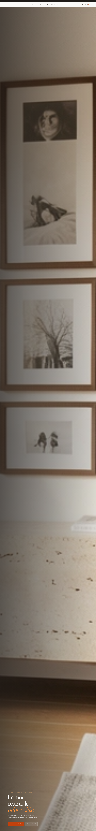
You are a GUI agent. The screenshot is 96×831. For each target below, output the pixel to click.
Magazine (59, 4)
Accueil (33, 4)
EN (87, 1)
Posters (47, 4)
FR (84, 1)
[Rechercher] (83, 4)
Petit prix (53, 4)
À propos (65, 4)
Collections (40, 4)
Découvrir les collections (16, 824)
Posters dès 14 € (31, 824)
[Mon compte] (85, 4)
